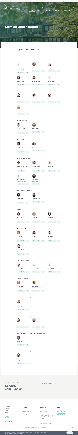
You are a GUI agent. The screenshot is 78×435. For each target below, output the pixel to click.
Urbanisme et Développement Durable (62, 10)
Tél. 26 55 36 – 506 (36, 290)
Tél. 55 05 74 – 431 (52, 84)
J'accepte (69, 432)
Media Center (31, 7)
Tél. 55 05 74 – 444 (21, 102)
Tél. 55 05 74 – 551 (21, 254)
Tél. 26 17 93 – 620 (21, 184)
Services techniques (47, 383)
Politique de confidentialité (35, 427)
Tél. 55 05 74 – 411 (52, 102)
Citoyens (39, 10)
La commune (31, 10)
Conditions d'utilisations (26, 427)
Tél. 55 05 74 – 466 (21, 363)
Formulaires (53, 7)
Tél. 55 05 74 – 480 (21, 151)
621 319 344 (10, 1)
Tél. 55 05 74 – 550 (21, 240)
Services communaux (16, 22)
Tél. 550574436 (20, 203)
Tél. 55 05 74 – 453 (36, 170)
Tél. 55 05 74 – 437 (36, 201)
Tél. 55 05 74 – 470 (21, 132)
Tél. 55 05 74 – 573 (36, 221)
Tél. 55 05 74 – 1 (20, 72)
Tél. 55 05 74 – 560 (21, 271)
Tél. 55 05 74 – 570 (21, 221)
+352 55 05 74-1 (62, 410)
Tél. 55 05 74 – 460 (21, 309)
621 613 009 (24, 1)
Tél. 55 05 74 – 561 (52, 271)
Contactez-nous (61, 414)
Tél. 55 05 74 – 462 (21, 344)
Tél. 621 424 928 (36, 184)
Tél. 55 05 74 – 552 (52, 240)
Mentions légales (43, 427)
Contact (47, 7)
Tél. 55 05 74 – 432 (36, 71)
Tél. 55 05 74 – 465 (36, 327)
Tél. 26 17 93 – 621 (52, 170)
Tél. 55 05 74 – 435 (21, 84)
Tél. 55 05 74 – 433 (52, 71)
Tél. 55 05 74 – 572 (52, 221)
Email (27, 72)
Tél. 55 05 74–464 (21, 327)
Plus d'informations (20, 433)
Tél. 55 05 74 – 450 (21, 170)
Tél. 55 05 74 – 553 (36, 240)
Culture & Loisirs (47, 10)
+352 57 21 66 (62, 411)
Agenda (43, 7)
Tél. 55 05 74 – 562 (36, 271)
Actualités (38, 7)
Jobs (58, 7)
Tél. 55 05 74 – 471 (36, 131)
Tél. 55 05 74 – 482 (36, 150)
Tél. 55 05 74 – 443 (36, 102)
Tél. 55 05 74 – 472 (36, 84)
